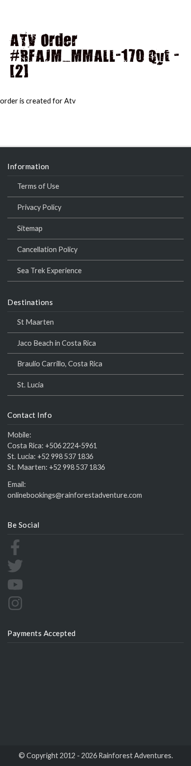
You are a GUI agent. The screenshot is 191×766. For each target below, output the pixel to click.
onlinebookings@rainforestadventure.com (74, 495)
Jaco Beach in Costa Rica (56, 343)
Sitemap (30, 228)
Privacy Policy (39, 207)
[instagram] (15, 608)
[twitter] (15, 571)
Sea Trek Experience (49, 270)
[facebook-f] (15, 552)
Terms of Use (38, 186)
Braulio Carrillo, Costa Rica (59, 363)
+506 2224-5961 (71, 445)
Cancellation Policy (47, 249)
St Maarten (35, 322)
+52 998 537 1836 (65, 456)
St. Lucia (30, 385)
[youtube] (15, 590)
